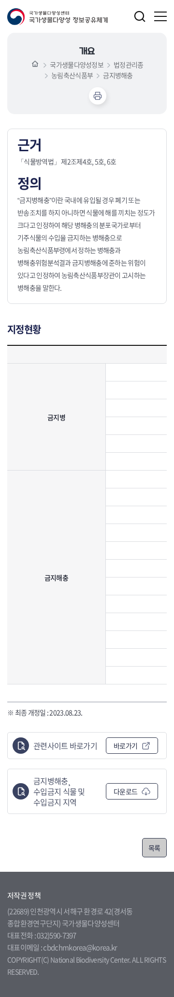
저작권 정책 (24, 895)
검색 (139, 16)
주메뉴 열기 (160, 16)
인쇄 (97, 96)
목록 (154, 848)
